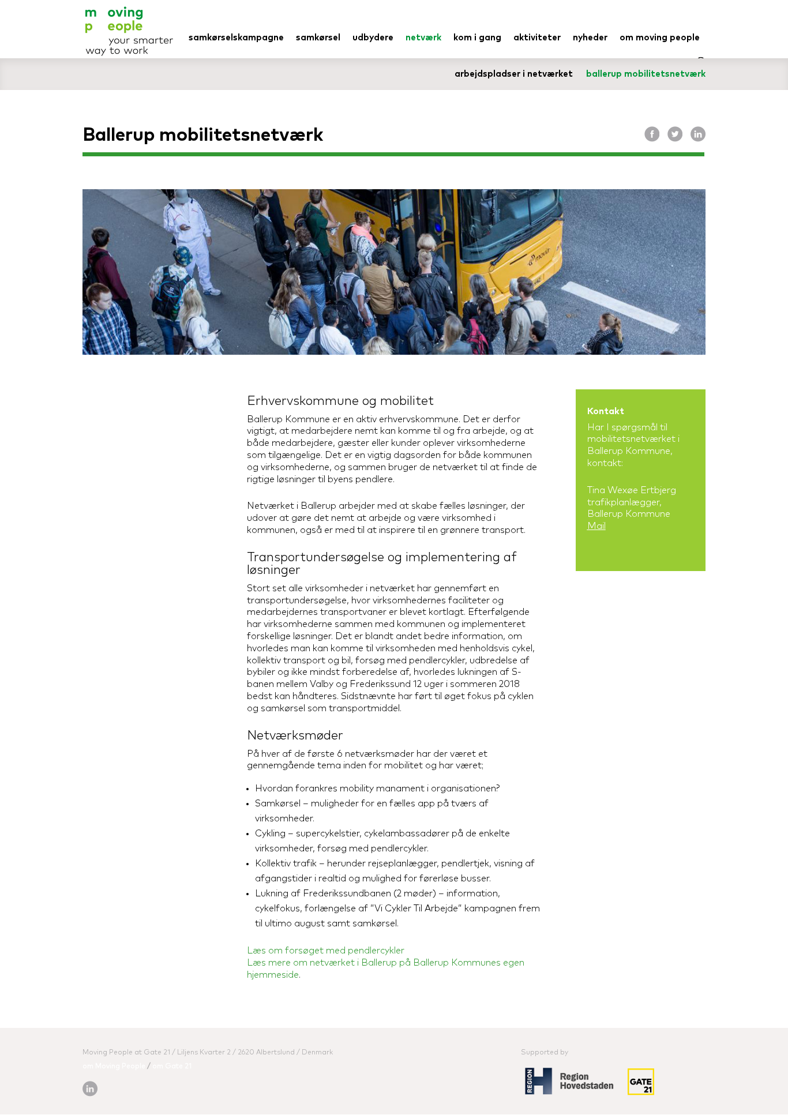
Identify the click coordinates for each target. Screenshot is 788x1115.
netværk (423, 38)
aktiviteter (537, 38)
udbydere (372, 38)
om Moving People (113, 1066)
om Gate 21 (172, 1066)
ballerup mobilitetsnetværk (646, 74)
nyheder (590, 38)
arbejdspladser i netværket (514, 74)
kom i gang (477, 38)
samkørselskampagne (236, 38)
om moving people (660, 38)
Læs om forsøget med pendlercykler (325, 950)
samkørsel (318, 38)
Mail (596, 526)
